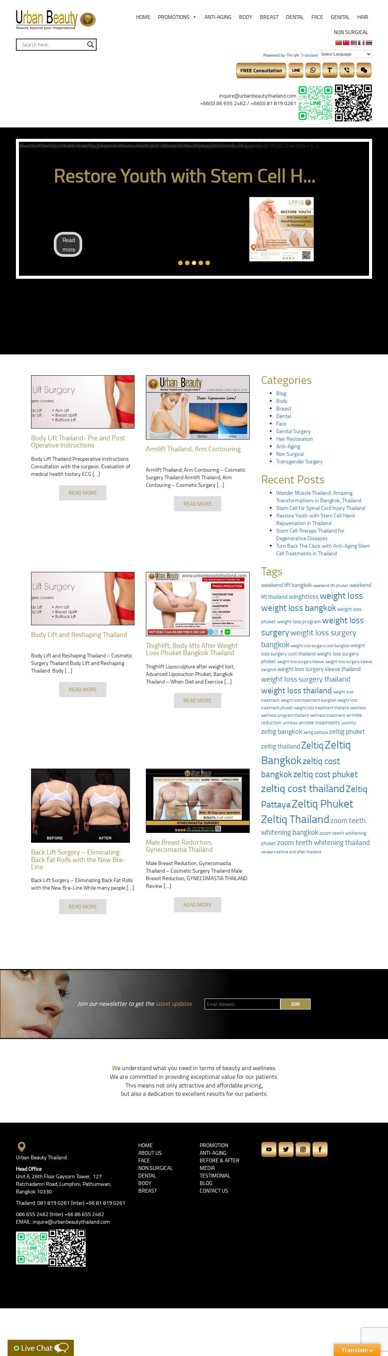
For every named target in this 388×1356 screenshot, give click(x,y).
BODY (145, 1183)
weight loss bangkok (298, 608)
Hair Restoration (294, 438)
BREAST (147, 1190)
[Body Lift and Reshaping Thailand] (83, 598)
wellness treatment (327, 715)
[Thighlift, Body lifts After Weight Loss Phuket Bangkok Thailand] (197, 604)
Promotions (173, 16)
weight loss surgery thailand (305, 678)
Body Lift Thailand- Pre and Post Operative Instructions (78, 441)
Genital (340, 16)
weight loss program (299, 621)
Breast (269, 16)
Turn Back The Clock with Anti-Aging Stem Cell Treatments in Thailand (323, 549)
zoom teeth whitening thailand (323, 842)
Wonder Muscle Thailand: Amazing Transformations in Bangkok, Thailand (318, 496)
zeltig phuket (347, 731)
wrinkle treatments (319, 722)
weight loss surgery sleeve (300, 661)
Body (245, 16)
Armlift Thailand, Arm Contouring (193, 448)
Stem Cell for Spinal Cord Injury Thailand (320, 507)
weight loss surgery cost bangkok (320, 645)
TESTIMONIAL (215, 1175)
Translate (309, 55)
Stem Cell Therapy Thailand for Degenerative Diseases (310, 534)
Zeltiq (312, 745)
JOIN (295, 1004)
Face (317, 16)
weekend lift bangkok (286, 585)
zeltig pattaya (316, 732)
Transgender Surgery (299, 461)
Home (143, 16)
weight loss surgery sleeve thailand (319, 669)
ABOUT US (150, 1152)
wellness (358, 707)
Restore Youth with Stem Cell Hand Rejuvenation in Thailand (315, 519)
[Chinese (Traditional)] (346, 43)
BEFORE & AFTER (219, 1160)
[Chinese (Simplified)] (338, 43)
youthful (348, 722)
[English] (353, 43)
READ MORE (83, 492)
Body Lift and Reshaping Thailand (79, 634)
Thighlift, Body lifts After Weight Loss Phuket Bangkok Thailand (192, 649)
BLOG (206, 1183)
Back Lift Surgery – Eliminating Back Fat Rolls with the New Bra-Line (78, 859)
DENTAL (147, 1175)
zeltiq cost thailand (303, 788)
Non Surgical (351, 32)
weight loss (341, 595)
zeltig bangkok (281, 731)
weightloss (304, 596)
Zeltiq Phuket (322, 803)
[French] (361, 43)
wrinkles (290, 722)
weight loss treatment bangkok (308, 700)
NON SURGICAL (155, 1167)
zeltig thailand (280, 745)
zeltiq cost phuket (325, 774)
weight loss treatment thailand (321, 707)
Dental (295, 16)
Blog (281, 393)
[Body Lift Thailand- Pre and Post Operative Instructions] (83, 402)
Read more (69, 244)
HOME (145, 1145)
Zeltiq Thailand (295, 818)
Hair (362, 16)
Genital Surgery (293, 431)
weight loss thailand (296, 690)
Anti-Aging (218, 16)
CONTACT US (214, 1190)
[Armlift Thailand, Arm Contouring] (197, 407)
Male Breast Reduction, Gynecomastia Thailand (179, 845)
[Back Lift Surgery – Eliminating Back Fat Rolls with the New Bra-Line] (83, 806)
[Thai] (368, 43)
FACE (144, 1160)
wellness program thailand (285, 715)
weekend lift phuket (330, 585)
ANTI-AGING (213, 1152)
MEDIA (207, 1167)
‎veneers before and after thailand (291, 851)
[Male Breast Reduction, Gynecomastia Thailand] (197, 801)
